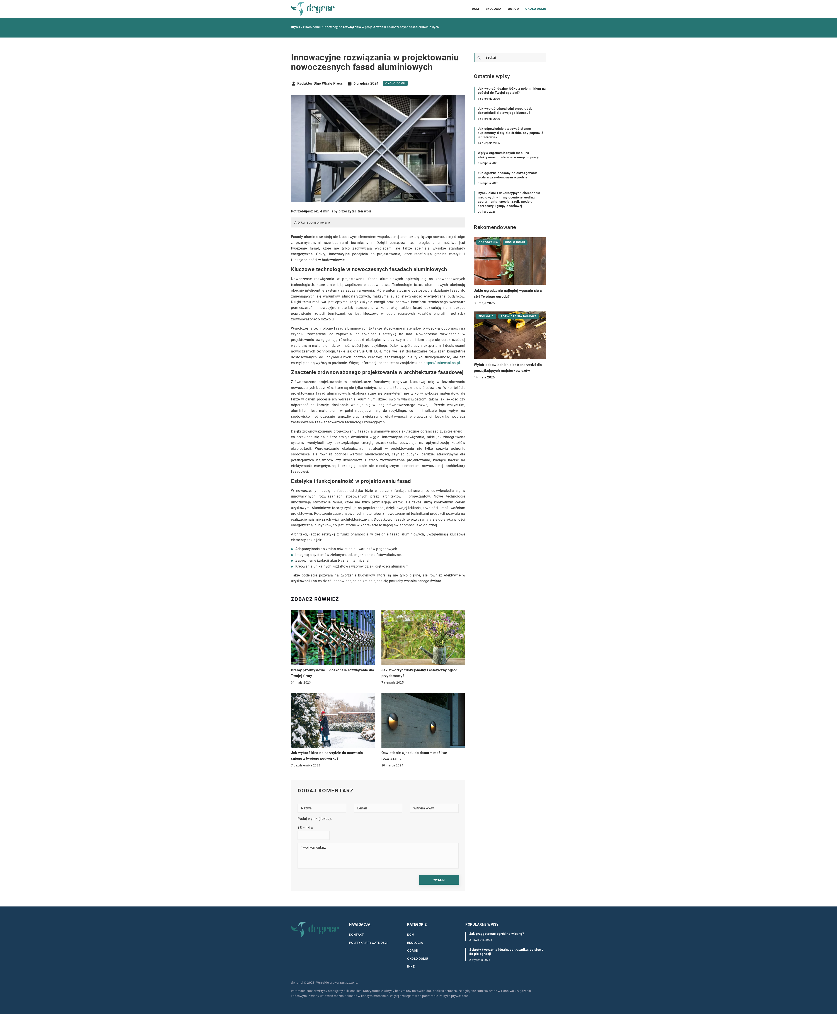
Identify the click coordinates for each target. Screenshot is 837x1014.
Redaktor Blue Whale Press (320, 83)
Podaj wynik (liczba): (315, 819)
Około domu (535, 8)
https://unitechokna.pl (442, 363)
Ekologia (493, 8)
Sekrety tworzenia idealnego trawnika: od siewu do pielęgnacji (506, 952)
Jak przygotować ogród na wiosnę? (496, 934)
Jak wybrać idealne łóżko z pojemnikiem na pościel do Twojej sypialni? (512, 91)
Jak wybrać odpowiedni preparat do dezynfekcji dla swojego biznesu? (505, 111)
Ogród (513, 8)
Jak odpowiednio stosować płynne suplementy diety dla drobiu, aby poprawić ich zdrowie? (510, 133)
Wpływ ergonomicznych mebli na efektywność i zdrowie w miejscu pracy (508, 155)
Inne (411, 966)
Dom (475, 8)
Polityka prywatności (368, 942)
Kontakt (356, 934)
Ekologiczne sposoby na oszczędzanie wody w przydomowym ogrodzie (508, 175)
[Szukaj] (479, 58)
